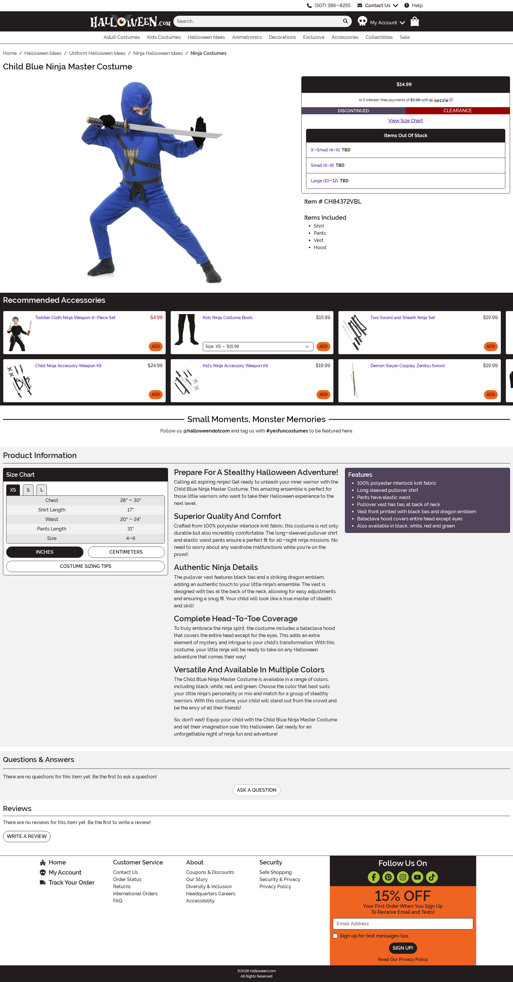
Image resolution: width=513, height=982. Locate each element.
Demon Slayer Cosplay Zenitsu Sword (407, 365)
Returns (122, 886)
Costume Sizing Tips (85, 566)
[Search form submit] (345, 21)
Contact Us (377, 5)
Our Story (197, 879)
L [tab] (41, 490)
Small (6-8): (323, 165)
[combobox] (256, 21)
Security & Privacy (279, 879)
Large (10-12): (325, 180)
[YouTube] (417, 877)
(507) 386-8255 (333, 5)
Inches (44, 552)
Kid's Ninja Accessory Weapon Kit (235, 365)
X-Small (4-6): (326, 150)
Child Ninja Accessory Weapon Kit (68, 365)
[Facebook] (374, 877)
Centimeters (126, 552)
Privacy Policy (275, 886)
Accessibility (200, 901)
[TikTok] (432, 877)
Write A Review (27, 836)
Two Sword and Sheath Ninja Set (402, 317)
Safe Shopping (275, 872)
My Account (65, 872)
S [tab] (28, 490)
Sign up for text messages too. (374, 936)
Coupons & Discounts (210, 872)
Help (417, 5)
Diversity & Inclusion (209, 886)
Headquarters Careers (210, 894)
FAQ (117, 901)
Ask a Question (256, 790)
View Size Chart (405, 120)
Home (57, 862)
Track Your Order (71, 882)
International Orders (135, 894)
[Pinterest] (388, 877)
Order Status (127, 879)
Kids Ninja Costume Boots (228, 317)
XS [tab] (13, 490)
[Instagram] (403, 877)
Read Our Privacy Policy (403, 959)
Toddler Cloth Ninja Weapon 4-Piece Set (75, 317)
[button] (381, 21)
